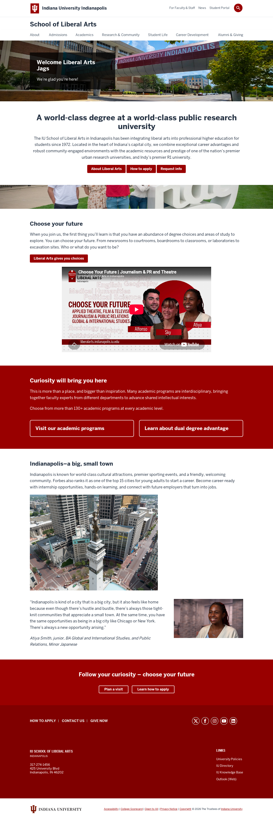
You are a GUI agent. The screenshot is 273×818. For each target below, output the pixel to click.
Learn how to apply (153, 689)
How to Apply (43, 721)
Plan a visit (113, 689)
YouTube (224, 721)
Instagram (214, 721)
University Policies (229, 759)
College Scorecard (132, 809)
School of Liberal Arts (63, 24)
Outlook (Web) (226, 779)
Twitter (196, 721)
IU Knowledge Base (229, 772)
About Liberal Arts (106, 169)
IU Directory (224, 766)
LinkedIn (233, 721)
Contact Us (73, 721)
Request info (171, 169)
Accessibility (111, 809)
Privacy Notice (168, 809)
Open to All (151, 809)
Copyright (185, 809)
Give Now (99, 721)
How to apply (141, 169)
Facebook (205, 721)
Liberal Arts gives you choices (59, 258)
